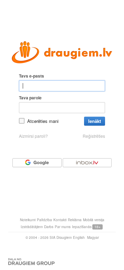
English (79, 237)
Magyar (93, 237)
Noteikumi (27, 219)
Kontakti (59, 219)
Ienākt (94, 121)
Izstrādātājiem (32, 226)
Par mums (63, 226)
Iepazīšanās (82, 226)
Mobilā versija (93, 219)
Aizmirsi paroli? (33, 136)
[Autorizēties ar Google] (36, 162)
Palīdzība (44, 219)
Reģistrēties (94, 136)
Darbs (48, 226)
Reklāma (75, 219)
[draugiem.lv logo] (62, 52)
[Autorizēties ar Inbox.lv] (87, 162)
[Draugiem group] (31, 261)
